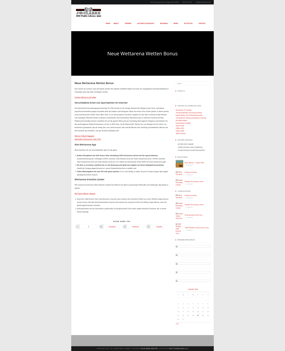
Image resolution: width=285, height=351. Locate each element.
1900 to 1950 (180, 128)
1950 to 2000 (180, 131)
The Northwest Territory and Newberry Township (191, 118)
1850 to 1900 (180, 126)
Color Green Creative (149, 349)
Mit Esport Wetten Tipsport (85, 193)
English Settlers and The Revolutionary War (189, 115)
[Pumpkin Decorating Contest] (179, 182)
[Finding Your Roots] (179, 173)
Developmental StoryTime (193, 215)
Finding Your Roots (191, 172)
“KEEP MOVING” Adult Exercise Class (197, 228)
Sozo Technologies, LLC (178, 349)
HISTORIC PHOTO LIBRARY (186, 144)
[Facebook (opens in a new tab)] (75, 2)
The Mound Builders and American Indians (189, 113)
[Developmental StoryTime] (179, 216)
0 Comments (189, 165)
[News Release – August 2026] (179, 164)
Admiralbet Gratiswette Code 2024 (88, 139)
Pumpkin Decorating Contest (194, 181)
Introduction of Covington (184, 110)
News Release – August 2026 (194, 163)
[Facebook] (179, 97)
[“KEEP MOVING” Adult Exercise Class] (179, 229)
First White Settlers (181, 120)
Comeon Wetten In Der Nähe (85, 97)
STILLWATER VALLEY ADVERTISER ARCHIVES (191, 150)
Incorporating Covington (183, 123)
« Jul (177, 324)
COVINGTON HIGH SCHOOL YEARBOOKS (190, 147)
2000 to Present (180, 133)
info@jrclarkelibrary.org (203, 2)
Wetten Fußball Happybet (84, 136)
